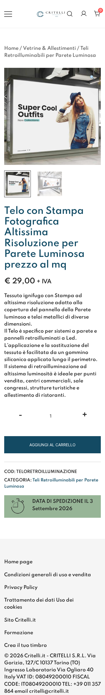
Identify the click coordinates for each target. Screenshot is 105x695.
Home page (18, 561)
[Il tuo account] (83, 14)
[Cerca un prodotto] (69, 13)
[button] (91, 78)
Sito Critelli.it (20, 620)
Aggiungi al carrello (52, 444)
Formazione (18, 632)
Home (11, 48)
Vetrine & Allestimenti (49, 48)
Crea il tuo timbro (25, 645)
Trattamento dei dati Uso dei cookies (39, 604)
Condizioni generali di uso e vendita (47, 574)
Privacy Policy (21, 587)
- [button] (20, 415)
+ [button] (84, 415)
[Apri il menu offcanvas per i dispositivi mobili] (8, 13)
